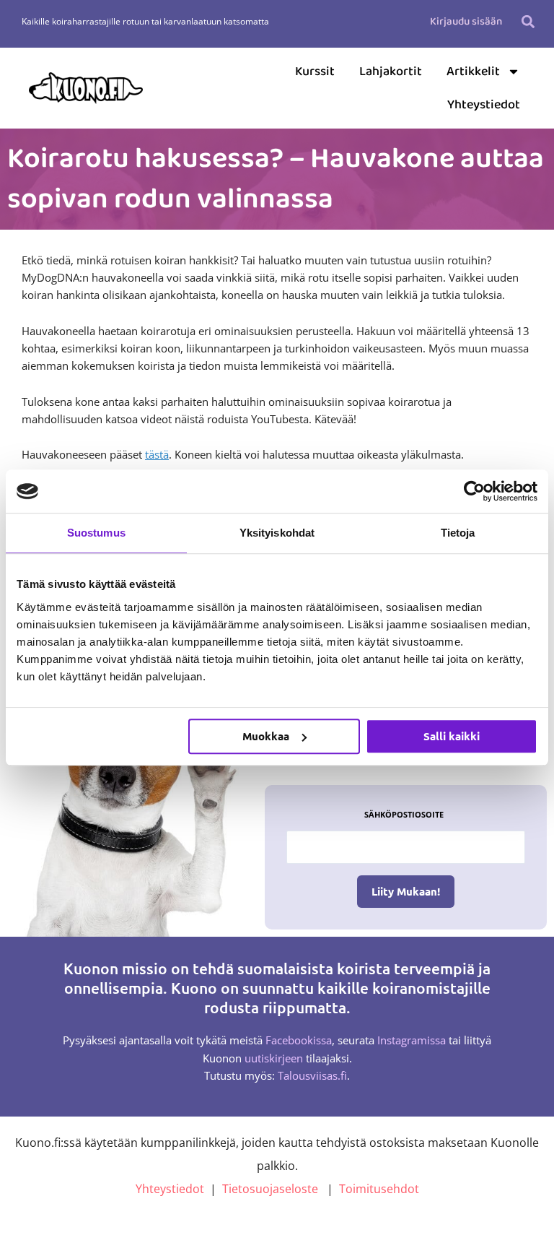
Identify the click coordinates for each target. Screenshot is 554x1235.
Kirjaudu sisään (466, 21)
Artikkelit (473, 71)
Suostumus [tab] (96, 532)
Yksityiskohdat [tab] (277, 532)
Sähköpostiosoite (404, 814)
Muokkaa (265, 736)
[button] (528, 21)
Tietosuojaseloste (270, 1189)
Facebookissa (298, 1040)
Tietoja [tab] (458, 532)
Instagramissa (411, 1040)
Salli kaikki (451, 736)
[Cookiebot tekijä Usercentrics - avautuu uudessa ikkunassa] (474, 491)
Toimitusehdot (379, 1189)
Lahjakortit (390, 71)
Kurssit (315, 71)
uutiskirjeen (274, 1058)
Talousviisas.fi (312, 1075)
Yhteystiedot (483, 105)
